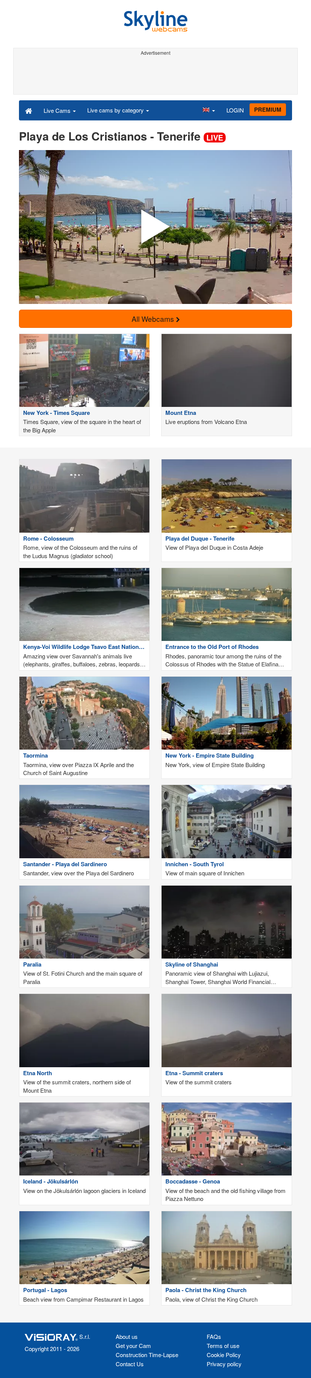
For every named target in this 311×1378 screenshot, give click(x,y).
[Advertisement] (155, 75)
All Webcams (154, 318)
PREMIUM (267, 109)
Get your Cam (133, 1346)
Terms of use (223, 1346)
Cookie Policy (224, 1355)
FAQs (214, 1336)
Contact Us (130, 1364)
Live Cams (58, 110)
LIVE (214, 137)
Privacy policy (224, 1364)
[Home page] (28, 110)
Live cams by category (116, 110)
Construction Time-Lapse (147, 1355)
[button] (208, 110)
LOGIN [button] (235, 110)
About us (127, 1336)
